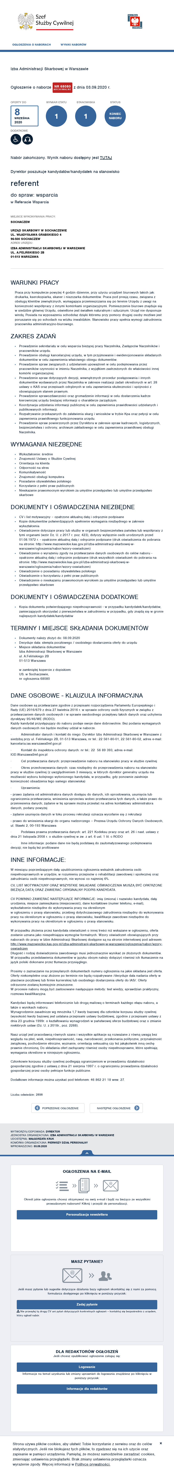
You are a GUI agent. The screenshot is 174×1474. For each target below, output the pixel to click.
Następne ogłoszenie (113, 1108)
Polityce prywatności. (92, 1464)
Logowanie (87, 1367)
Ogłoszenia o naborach (31, 44)
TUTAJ (106, 157)
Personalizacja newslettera (87, 1214)
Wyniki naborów (73, 44)
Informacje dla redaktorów (87, 1389)
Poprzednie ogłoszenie (60, 1108)
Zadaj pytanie (87, 1304)
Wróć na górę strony (87, 1152)
